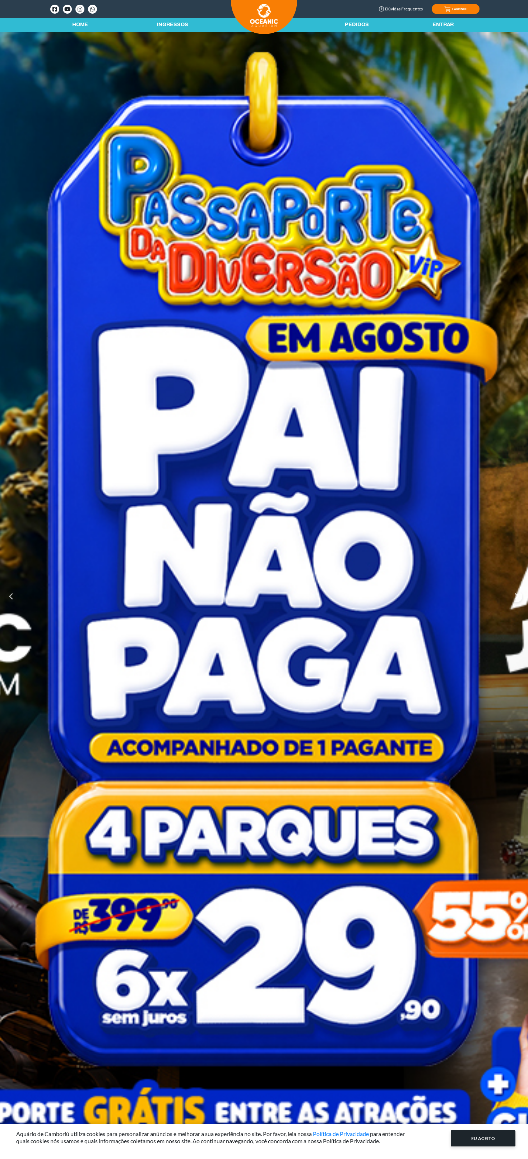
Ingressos (172, 25)
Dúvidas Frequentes (404, 8)
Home (80, 25)
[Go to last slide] (11, 596)
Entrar (443, 25)
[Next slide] (516, 596)
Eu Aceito (483, 1138)
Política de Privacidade (341, 1133)
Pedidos (357, 25)
